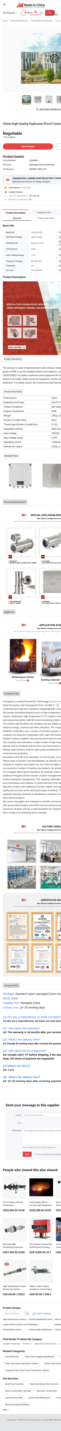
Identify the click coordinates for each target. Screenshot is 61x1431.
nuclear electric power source (15, 1324)
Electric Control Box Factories (18, 1390)
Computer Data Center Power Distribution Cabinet (27, 1370)
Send (27, 1154)
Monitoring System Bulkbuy (17, 1404)
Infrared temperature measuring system (41, 1319)
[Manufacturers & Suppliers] (30, 5)
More (5, 1409)
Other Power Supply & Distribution (39, 1356)
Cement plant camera (12, 1329)
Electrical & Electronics (19, 21)
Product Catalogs (43, 1313)
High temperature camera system (16, 1319)
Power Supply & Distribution (41, 21)
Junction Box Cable (13, 1397)
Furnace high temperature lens (41, 1329)
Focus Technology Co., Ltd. (36, 1420)
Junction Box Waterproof (39, 1397)
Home (5, 21)
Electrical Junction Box (47, 1390)
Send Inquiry (28, 146)
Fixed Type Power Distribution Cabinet (21, 1363)
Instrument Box (12, 1356)
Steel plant (33, 1324)
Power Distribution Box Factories (44, 1384)
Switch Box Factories (14, 1384)
